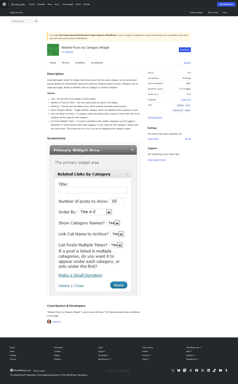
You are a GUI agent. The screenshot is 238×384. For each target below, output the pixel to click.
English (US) (186, 99)
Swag (145, 359)
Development (97, 62)
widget (187, 110)
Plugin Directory (16, 12)
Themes (57, 351)
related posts (178, 110)
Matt (189, 351)
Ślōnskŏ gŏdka (39, 371)
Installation (80, 62)
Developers (103, 355)
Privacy (13, 359)
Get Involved (147, 347)
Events (145, 351)
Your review (153, 138)
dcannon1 (69, 52)
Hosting (13, 355)
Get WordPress (226, 4)
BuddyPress (192, 359)
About (12, 347)
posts (188, 105)
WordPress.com (193, 347)
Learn (100, 347)
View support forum (157, 160)
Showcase (58, 347)
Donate (146, 355)
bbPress (190, 355)
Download (184, 50)
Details (53, 62)
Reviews (65, 62)
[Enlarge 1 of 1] (137, 146)
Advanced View (155, 117)
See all (188, 138)
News (12, 351)
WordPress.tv (104, 359)
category (180, 105)
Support (187, 62)
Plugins (57, 355)
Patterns (57, 359)
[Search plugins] (36, 21)
